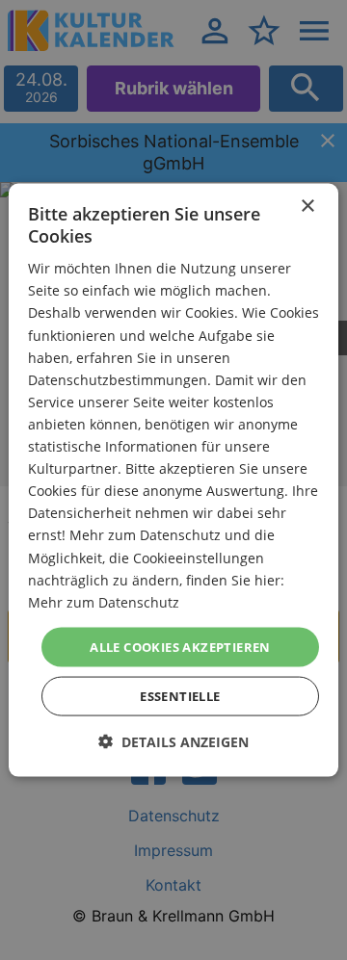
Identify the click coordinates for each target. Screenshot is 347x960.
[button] (173, 742)
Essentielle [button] (180, 696)
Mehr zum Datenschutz (103, 601)
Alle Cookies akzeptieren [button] (180, 646)
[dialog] (173, 480)
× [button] (307, 205)
